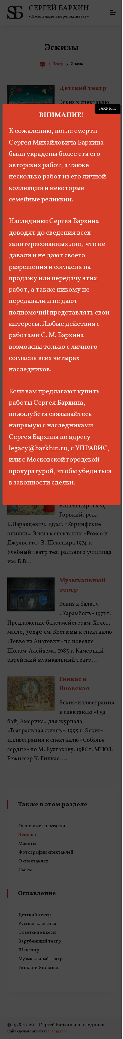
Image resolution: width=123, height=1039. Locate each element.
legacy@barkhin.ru (38, 448)
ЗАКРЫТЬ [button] (107, 108)
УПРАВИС (91, 448)
